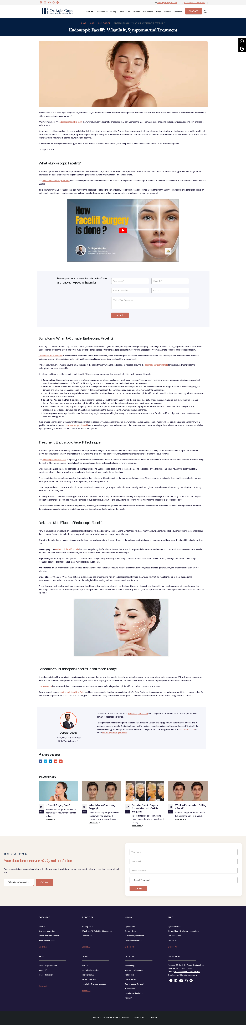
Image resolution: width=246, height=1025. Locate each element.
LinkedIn (50, 761)
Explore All (43, 947)
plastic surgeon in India (138, 713)
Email (61, 761)
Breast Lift (43, 970)
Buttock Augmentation (134, 936)
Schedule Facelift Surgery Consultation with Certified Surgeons (145, 808)
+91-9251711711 (187, 729)
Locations (178, 11)
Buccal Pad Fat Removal (49, 936)
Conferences (130, 979)
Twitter (45, 761)
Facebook (40, 761)
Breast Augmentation (48, 966)
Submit (120, 315)
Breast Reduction (46, 975)
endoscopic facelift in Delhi (70, 122)
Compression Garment (134, 984)
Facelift (42, 926)
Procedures (100, 11)
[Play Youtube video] (123, 230)
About (87, 11)
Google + (55, 761)
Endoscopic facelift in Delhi (51, 355)
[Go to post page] (58, 791)
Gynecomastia (174, 926)
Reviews (137, 11)
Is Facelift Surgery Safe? (58, 805)
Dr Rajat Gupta (45, 686)
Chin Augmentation (47, 931)
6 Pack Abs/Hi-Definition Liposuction (97, 931)
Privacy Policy (139, 1017)
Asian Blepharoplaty (47, 940)
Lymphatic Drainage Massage (94, 984)
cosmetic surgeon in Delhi (156, 365)
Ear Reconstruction (90, 979)
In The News (130, 989)
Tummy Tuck (87, 926)
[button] (205, 11)
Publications (148, 11)
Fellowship (129, 975)
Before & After (124, 11)
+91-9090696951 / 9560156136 (194, 3)
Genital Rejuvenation (90, 970)
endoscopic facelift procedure (56, 180)
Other (166, 11)
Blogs (158, 11)
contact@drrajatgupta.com (167, 3)
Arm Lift (85, 966)
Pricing (113, 11)
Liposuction (87, 936)
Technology (130, 966)
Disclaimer (153, 1017)
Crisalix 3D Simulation (134, 993)
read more (50, 819)
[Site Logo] (58, 12)
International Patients (134, 970)
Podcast (128, 998)
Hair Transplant (88, 975)
